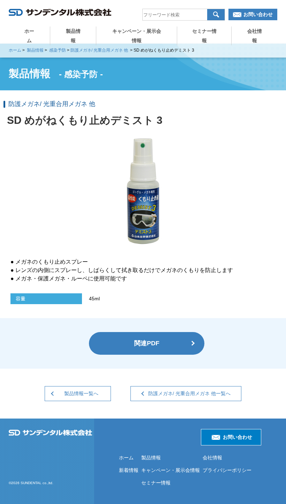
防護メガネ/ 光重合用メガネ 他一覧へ (189, 393)
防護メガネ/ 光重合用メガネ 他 (99, 50)
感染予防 (57, 50)
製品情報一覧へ (81, 393)
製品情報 (73, 35)
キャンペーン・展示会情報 (136, 35)
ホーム (29, 35)
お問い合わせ (258, 14)
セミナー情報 (204, 35)
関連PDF (146, 343)
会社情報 (254, 35)
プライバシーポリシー (227, 470)
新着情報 (128, 470)
